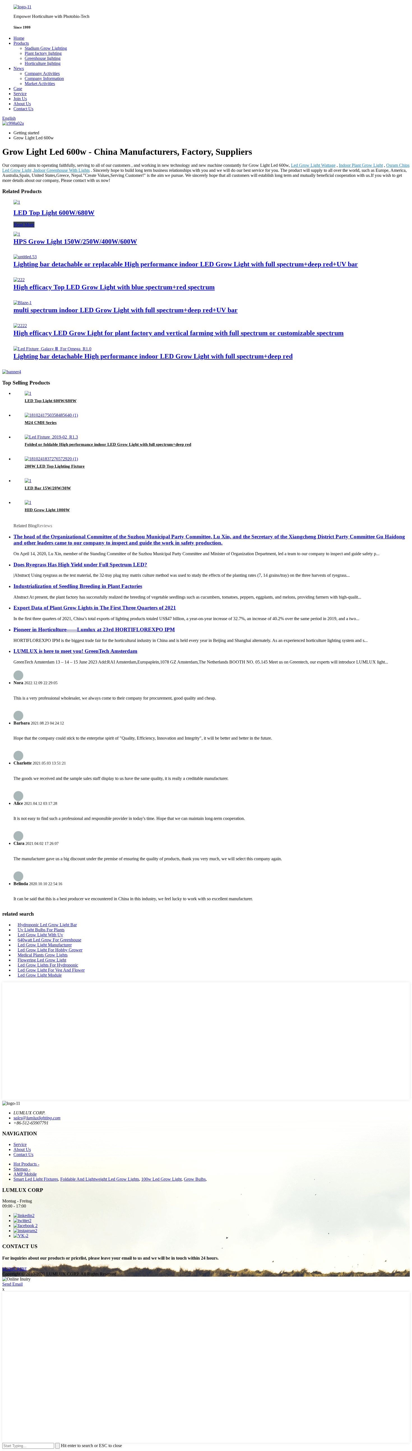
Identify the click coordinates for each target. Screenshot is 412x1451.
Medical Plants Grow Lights (43, 955)
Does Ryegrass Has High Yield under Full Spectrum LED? (80, 565)
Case (17, 88)
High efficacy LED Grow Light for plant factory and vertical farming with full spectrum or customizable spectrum (178, 333)
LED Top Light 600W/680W (53, 212)
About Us (22, 103)
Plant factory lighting (43, 53)
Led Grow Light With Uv (40, 934)
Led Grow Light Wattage (313, 165)
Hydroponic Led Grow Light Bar (47, 924)
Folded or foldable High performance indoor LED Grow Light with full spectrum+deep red (108, 444)
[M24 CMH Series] (51, 415)
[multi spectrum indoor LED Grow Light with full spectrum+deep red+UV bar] (22, 302)
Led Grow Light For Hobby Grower (50, 950)
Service (20, 93)
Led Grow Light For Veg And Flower (51, 970)
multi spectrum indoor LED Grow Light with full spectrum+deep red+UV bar (125, 310)
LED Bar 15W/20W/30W (48, 488)
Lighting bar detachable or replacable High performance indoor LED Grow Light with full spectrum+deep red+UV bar (185, 264)
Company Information (44, 78)
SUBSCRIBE (14, 1269)
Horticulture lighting (43, 63)
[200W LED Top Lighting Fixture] (51, 458)
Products (21, 43)
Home (18, 38)
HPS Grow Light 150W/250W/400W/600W (75, 241)
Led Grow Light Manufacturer (45, 945)
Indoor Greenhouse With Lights (62, 170)
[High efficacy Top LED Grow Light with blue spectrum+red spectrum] (19, 279)
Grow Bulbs (195, 1179)
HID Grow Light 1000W (47, 510)
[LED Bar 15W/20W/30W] (28, 480)
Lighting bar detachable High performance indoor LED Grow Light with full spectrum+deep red (153, 356)
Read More (24, 224)
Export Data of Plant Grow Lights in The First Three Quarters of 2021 (94, 608)
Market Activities (40, 83)
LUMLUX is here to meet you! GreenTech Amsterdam (75, 651)
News (18, 68)
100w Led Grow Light (161, 1179)
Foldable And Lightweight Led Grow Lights (99, 1179)
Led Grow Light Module (40, 975)
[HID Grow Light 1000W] (28, 502)
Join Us (20, 98)
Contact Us (23, 108)
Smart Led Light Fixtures (35, 1179)
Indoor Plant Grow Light (361, 165)
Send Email (12, 1284)
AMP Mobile (25, 1174)
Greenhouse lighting (43, 58)
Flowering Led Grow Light (42, 960)
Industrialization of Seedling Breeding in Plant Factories (77, 586)
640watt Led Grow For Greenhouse (49, 939)
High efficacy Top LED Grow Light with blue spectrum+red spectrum (114, 287)
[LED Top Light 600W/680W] (16, 202)
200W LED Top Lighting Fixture (55, 466)
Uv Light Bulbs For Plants (41, 929)
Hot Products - (26, 1164)
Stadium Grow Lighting (46, 48)
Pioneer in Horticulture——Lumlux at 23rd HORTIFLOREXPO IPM (94, 629)
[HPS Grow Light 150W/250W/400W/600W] (16, 234)
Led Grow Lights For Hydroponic (48, 965)
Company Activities (42, 73)
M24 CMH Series (41, 422)
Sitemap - (21, 1169)
